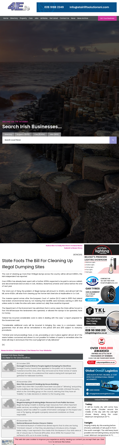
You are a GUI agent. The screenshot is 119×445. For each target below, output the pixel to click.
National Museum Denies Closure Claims (35, 423)
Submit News (20, 350)
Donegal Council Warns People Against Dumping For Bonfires (44, 366)
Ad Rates (44, 18)
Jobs (36, 18)
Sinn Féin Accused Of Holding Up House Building (37, 384)
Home (5, 18)
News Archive (82, 18)
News (73, 18)
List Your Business (107, 18)
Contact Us (64, 18)
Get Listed (54, 18)
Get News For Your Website (39, 350)
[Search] (113, 140)
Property (23, 18)
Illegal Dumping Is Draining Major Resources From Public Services (45, 402)
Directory (14, 18)
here (8, 358)
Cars (31, 18)
